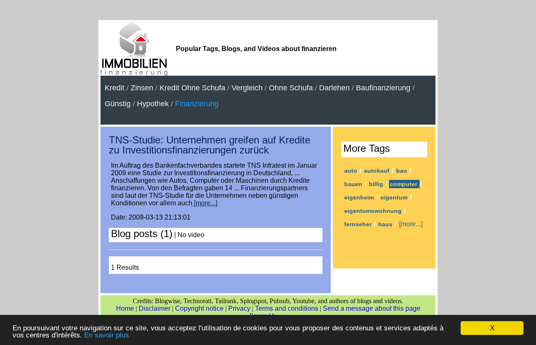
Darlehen (334, 88)
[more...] (204, 203)
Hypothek (153, 104)
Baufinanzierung (383, 88)
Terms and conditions (286, 308)
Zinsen (142, 88)
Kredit (114, 88)
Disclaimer (154, 308)
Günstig (118, 104)
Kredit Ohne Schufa (192, 88)
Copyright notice (199, 308)
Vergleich (247, 88)
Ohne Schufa (291, 88)
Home (125, 308)
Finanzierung (197, 104)
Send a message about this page (371, 308)
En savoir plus (106, 335)
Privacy (239, 308)
